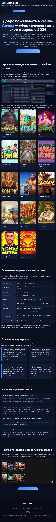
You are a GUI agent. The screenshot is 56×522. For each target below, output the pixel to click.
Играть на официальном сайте (28, 51)
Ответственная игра (35, 518)
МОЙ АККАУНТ (7, 11)
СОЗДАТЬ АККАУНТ (19, 11)
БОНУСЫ (3, 5)
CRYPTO (9, 5)
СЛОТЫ (3, 9)
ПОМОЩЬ (23, 5)
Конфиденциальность (25, 518)
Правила (18, 518)
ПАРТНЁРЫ (51, 5)
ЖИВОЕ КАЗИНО (16, 5)
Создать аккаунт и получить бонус (28, 488)
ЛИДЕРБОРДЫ (44, 5)
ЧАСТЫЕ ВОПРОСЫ (33, 5)
